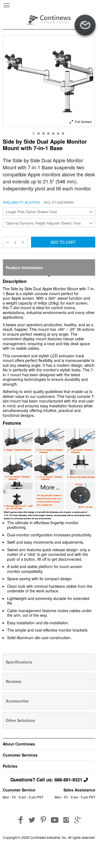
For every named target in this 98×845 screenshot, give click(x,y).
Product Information (24, 267)
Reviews (13, 681)
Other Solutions (20, 720)
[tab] (49, 267)
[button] (80, 121)
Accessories (17, 701)
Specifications (19, 662)
